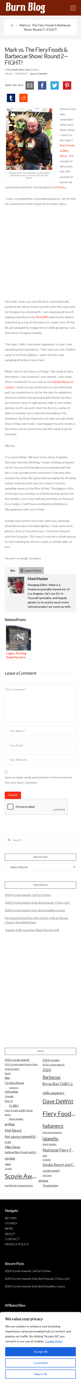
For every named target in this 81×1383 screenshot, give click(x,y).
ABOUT (10, 1234)
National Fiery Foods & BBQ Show (59, 1150)
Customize (41, 1363)
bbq (7, 1078)
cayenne (13, 1087)
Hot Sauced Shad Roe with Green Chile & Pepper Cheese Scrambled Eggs (36, 920)
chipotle (9, 1096)
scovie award (51, 1170)
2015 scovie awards (54, 1064)
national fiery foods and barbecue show (21, 1152)
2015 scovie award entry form (21, 1064)
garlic (8, 1114)
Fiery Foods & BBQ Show (67, 150)
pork (45, 1155)
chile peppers (53, 1093)
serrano (47, 1175)
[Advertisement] (40, 255)
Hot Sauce (13, 1130)
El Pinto (60, 187)
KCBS (8, 1142)
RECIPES (11, 1218)
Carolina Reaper (14, 1083)
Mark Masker (38, 578)
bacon (8, 1073)
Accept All (40, 1351)
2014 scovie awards (17, 1060)
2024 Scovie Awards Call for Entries (28, 895)
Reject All (40, 1374)
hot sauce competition (21, 1137)
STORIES (11, 1223)
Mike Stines (12, 1147)
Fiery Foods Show (15, 69)
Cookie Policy (54, 1341)
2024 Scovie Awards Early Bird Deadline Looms (35, 910)
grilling (10, 1124)
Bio (13, 570)
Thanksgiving (50, 1185)
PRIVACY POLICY (17, 1244)
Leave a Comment (38, 73)
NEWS (9, 1228)
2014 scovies (51, 1060)
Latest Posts (33, 570)
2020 (47, 1070)
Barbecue (51, 1076)
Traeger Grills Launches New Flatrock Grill (32, 930)
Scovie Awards (21, 1176)
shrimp (43, 1180)
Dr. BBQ (14, 1105)
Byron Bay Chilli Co (58, 1084)
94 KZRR (42, 317)
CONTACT (12, 1239)
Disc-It (9, 1101)
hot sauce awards (52, 1132)
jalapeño (50, 1138)
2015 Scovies (12, 1068)
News (27, 69)
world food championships (19, 1185)
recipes (47, 1159)
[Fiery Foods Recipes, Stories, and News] (30, 8)
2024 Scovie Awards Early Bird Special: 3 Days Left (37, 902)
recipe (10, 1158)
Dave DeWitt (58, 1101)
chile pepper (11, 1091)
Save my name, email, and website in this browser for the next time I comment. (38, 780)
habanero (53, 1125)
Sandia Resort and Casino (59, 1165)
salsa (8, 1164)
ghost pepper (16, 1119)
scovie (8, 1168)
